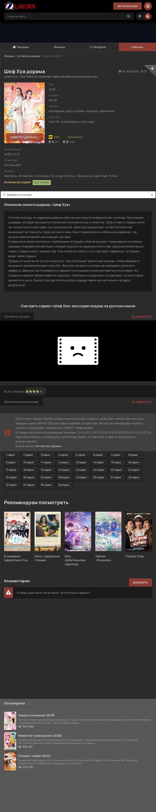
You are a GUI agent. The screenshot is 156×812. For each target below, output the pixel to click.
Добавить (140, 582)
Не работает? (142, 316)
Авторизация (127, 6)
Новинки (137, 47)
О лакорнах (98, 47)
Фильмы (59, 47)
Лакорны (22, 47)
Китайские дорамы (29, 56)
